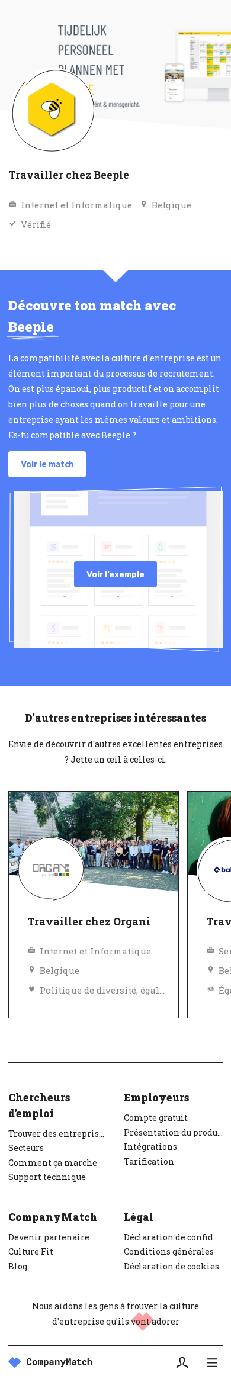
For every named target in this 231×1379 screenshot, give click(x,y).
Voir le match (47, 464)
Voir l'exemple (115, 574)
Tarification (149, 1161)
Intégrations (150, 1146)
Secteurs (26, 1147)
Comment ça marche (52, 1162)
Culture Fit (30, 1251)
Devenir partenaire (48, 1237)
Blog (17, 1266)
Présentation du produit (173, 1132)
